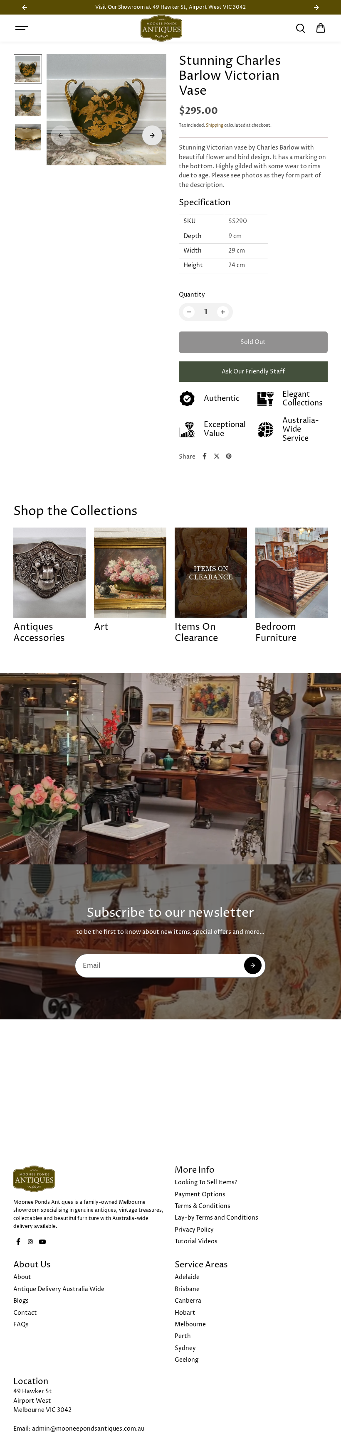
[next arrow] (152, 135)
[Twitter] (217, 456)
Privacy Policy (194, 1230)
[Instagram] (30, 1242)
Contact (25, 1313)
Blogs (21, 1301)
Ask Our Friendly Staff (253, 372)
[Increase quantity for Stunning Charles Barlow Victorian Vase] (223, 312)
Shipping (214, 125)
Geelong (186, 1360)
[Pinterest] (229, 456)
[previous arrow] (61, 135)
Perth (183, 1336)
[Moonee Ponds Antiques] (161, 28)
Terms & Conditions (202, 1206)
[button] (320, 28)
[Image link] (89, 1179)
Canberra (188, 1301)
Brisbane (187, 1289)
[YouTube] (42, 1242)
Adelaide (187, 1277)
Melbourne (190, 1324)
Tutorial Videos (196, 1241)
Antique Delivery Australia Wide (58, 1289)
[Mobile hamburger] (22, 28)
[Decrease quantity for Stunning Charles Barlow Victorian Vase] (189, 312)
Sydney (185, 1348)
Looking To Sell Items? (206, 1182)
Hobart (185, 1313)
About (22, 1277)
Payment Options (200, 1194)
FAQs (21, 1324)
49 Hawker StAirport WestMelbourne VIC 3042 (42, 1400)
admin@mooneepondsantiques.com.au (88, 1429)
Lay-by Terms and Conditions (216, 1218)
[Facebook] (205, 456)
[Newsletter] (253, 965)
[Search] (300, 28)
